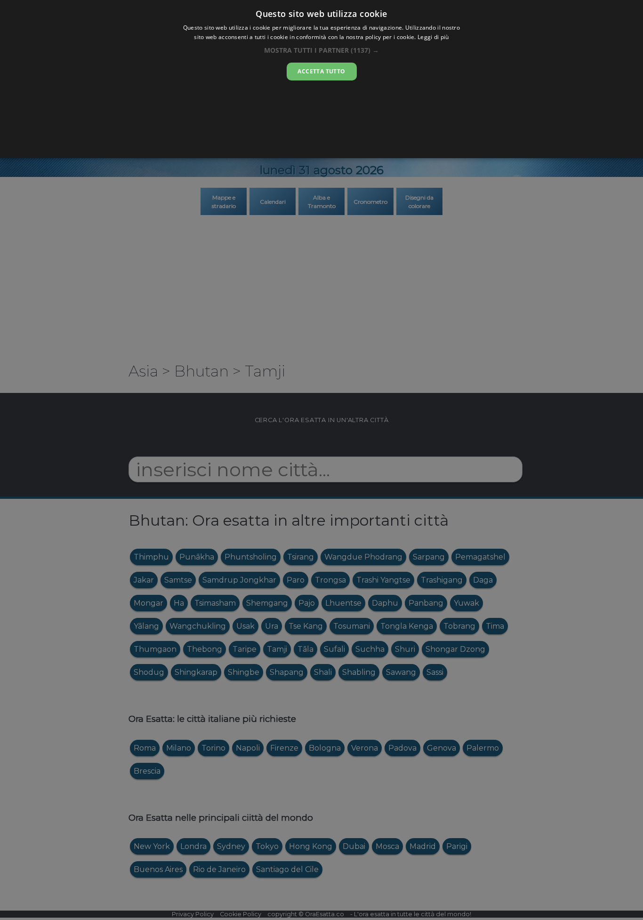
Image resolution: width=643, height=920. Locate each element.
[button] (321, 50)
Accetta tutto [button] (321, 71)
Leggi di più (433, 37)
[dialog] (321, 79)
